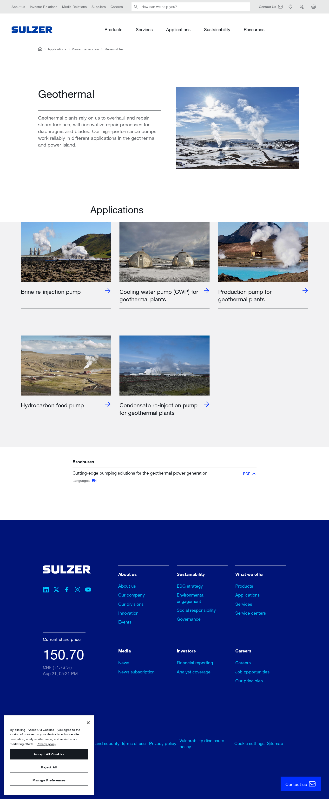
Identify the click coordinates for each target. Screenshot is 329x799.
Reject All (49, 767)
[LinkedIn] (46, 590)
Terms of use (133, 743)
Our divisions (131, 604)
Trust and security (102, 743)
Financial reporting (195, 662)
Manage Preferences (49, 780)
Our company (131, 595)
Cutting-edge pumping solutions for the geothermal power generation (161, 473)
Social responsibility (196, 610)
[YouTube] (88, 590)
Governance (189, 619)
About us (18, 7)
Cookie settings (249, 743)
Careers (117, 7)
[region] (49, 755)
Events (125, 621)
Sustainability (217, 29)
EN (94, 480)
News (123, 662)
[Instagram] (77, 590)
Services (144, 29)
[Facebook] (67, 590)
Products (113, 29)
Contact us (296, 784)
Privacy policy (162, 743)
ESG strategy (190, 586)
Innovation (128, 613)
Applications (178, 29)
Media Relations (74, 7)
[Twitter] (56, 590)
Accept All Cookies (49, 754)
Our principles (249, 680)
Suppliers (99, 7)
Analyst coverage (194, 671)
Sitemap (275, 743)
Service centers (250, 613)
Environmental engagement (190, 598)
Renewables (114, 49)
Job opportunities (252, 671)
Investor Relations (43, 7)
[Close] (88, 722)
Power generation (85, 49)
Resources (254, 29)
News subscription (136, 671)
